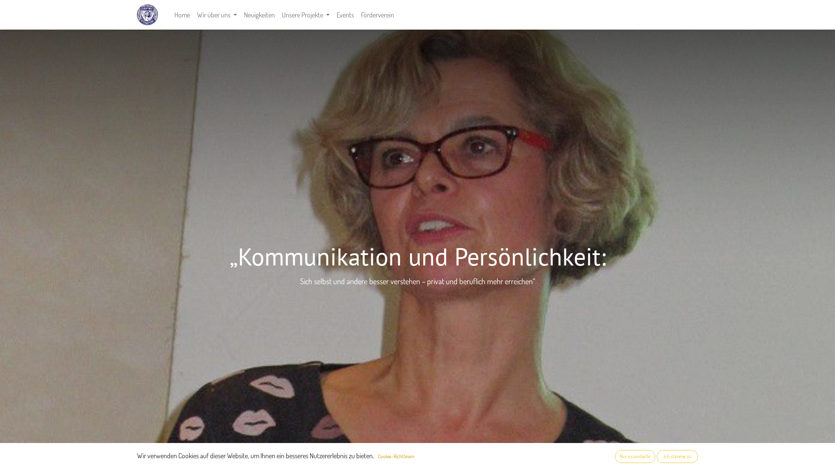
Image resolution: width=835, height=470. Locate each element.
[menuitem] (182, 15)
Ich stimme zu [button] (677, 456)
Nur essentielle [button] (635, 456)
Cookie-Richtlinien (396, 456)
